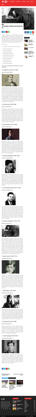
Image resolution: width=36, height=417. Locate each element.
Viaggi (32, 1)
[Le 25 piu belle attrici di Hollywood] (14, 405)
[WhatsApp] (9, 32)
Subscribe (33, 31)
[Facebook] (3, 32)
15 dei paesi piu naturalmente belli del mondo (20, 409)
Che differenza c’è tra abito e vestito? (18, 374)
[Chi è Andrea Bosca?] (26, 48)
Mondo (2, 4)
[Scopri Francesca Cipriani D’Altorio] (26, 45)
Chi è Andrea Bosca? (31, 47)
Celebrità (6, 1)
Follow (28, 31)
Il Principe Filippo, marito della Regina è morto (6, 374)
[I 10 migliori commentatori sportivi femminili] (5, 382)
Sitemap (27, 416)
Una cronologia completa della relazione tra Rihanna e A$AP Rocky (31, 41)
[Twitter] (5, 32)
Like (25, 31)
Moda (28, 1)
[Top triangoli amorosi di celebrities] (26, 57)
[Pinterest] (7, 32)
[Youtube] (9, 408)
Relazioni (23, 1)
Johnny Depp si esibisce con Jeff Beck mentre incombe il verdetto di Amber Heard (31, 52)
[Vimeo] (7, 408)
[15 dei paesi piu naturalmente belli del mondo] (14, 409)
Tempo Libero (12, 1)
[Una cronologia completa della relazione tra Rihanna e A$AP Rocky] (26, 41)
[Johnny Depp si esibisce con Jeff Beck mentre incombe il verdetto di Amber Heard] (26, 52)
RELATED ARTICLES (5, 378)
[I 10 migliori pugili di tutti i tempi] (20, 382)
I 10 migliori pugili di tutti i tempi (19, 386)
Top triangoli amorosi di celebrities (31, 56)
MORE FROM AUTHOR (12, 378)
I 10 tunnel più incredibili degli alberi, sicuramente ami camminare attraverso (12, 387)
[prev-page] (2, 391)
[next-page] (3, 391)
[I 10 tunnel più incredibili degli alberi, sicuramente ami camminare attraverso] (12, 382)
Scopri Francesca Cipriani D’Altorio (30, 44)
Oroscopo (18, 1)
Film (2, 1)
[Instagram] (3, 408)
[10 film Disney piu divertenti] (14, 401)
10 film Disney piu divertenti (19, 401)
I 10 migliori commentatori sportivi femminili (5, 386)
